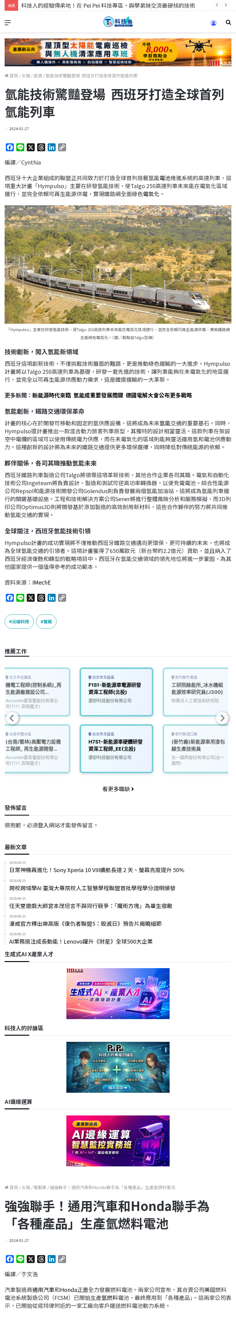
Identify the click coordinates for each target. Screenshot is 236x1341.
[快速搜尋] (228, 24)
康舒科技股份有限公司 (110, 700)
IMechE (41, 582)
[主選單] (8, 24)
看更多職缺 (116, 789)
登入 (43, 825)
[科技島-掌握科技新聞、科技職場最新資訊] (118, 21)
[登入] (213, 25)
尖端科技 (20, 621)
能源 (37, 75)
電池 (165, 178)
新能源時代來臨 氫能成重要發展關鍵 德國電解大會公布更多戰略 (112, 395)
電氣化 (151, 194)
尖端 (26, 75)
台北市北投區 (102, 677)
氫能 (165, 423)
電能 (47, 621)
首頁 (13, 75)
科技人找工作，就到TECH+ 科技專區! (67, 5)
